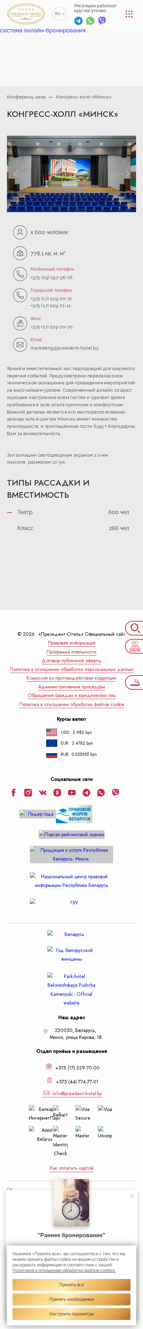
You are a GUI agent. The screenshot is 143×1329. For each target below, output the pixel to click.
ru (58, 14)
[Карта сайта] (134, 646)
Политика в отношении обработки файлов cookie (71, 704)
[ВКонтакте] (43, 793)
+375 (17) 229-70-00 (77, 1068)
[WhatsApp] (90, 21)
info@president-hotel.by (76, 1093)
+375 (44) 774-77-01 (76, 1082)
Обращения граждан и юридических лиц (72, 695)
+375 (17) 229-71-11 (51, 305)
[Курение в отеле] (134, 682)
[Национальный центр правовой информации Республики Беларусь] (71, 881)
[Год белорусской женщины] (71, 954)
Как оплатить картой (71, 1168)
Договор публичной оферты (71, 660)
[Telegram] (78, 21)
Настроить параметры (71, 1314)
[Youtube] (72, 793)
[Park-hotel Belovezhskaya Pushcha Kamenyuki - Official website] (71, 989)
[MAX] (114, 21)
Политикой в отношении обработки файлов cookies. (64, 1270)
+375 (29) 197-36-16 (52, 277)
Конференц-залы (26, 96)
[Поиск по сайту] (134, 628)
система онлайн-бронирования (42, 30)
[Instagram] (28, 793)
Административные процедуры (71, 686)
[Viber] (102, 21)
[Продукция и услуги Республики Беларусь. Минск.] (71, 854)
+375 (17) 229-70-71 (51, 298)
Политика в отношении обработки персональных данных (72, 669)
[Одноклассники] (57, 793)
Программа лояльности (71, 652)
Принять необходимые (71, 1299)
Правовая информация (71, 643)
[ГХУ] (71, 902)
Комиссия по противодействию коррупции (71, 678)
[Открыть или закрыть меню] (129, 13)
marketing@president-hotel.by (65, 348)
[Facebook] (13, 793)
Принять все (71, 1284)
